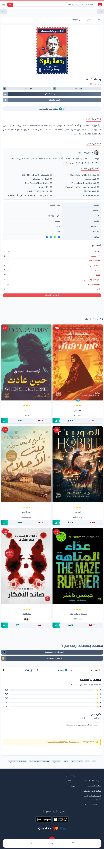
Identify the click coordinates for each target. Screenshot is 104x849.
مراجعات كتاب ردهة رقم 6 (17, 761)
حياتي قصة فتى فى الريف (38, 191)
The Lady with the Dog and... (83, 183)
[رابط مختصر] (32, 232)
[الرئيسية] (98, 19)
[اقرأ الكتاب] (78, 400)
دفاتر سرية (44, 187)
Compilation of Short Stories (83, 175)
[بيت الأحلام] (26, 464)
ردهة (66, 761)
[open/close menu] (3, 4)
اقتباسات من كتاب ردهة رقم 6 (39, 761)
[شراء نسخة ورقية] (78, 420)
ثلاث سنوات (90, 179)
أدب (87, 761)
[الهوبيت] (78, 464)
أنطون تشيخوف (85, 152)
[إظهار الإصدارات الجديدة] (52, 838)
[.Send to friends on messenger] (59, 237)
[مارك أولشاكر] (25, 619)
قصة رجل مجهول (41, 179)
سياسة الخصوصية (94, 786)
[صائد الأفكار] (26, 566)
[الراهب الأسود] (100, 11)
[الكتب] (73, 843)
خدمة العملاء (70, 781)
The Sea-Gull (90, 191)
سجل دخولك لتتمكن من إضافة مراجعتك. (81, 725)
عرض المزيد (67, 163)
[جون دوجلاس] (27, 619)
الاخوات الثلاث (89, 195)
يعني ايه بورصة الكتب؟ (92, 804)
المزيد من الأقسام (52, 295)
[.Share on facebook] (47, 237)
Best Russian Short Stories (37, 183)
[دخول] (31, 843)
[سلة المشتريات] (51, 843)
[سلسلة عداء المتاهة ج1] (78, 566)
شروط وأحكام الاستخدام (92, 781)
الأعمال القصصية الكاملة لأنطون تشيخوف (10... (27, 195)
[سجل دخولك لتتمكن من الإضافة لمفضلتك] (91, 84)
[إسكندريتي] (3, 11)
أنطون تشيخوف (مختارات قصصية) (80, 187)
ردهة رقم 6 (56, 761)
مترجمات (57, 221)
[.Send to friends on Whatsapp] (55, 237)
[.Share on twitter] (51, 237)
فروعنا (73, 786)
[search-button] (10, 5)
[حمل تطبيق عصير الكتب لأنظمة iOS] (60, 819)
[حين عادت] (26, 362)
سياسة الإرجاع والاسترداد (92, 791)
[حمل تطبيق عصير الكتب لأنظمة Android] (43, 819)
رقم (94, 761)
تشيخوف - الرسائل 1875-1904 (35, 175)
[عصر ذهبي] (78, 362)
